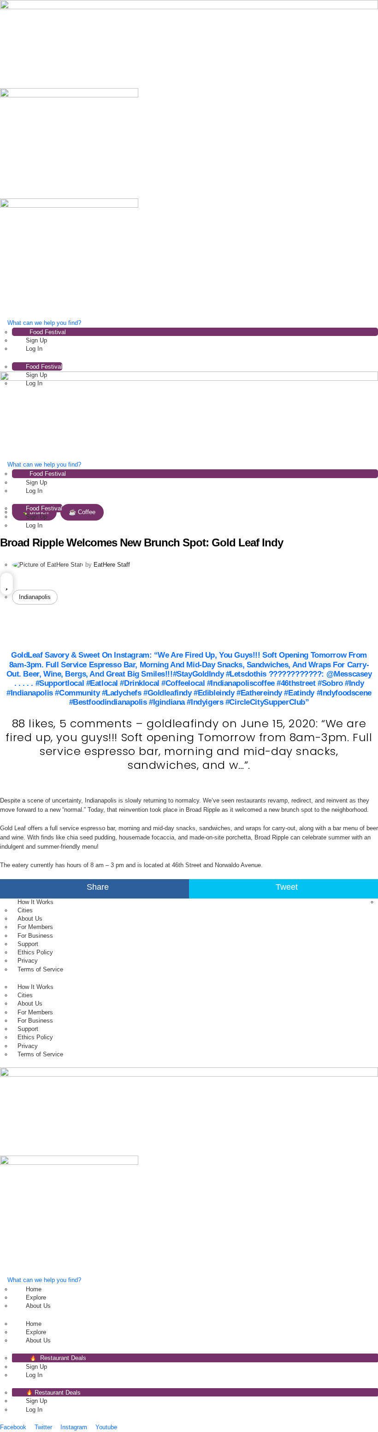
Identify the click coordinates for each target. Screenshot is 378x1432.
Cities (25, 910)
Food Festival (48, 332)
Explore (36, 1297)
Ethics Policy (35, 952)
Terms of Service (40, 969)
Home (33, 1289)
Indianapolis (35, 596)
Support (28, 944)
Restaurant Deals (62, 1357)
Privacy (28, 960)
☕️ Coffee (82, 512)
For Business (35, 935)
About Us (30, 918)
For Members (35, 926)
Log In (34, 348)
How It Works (35, 902)
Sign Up (36, 340)
